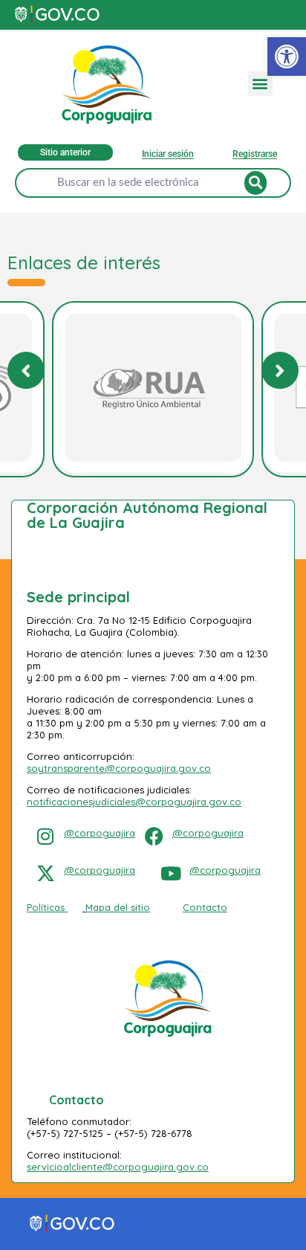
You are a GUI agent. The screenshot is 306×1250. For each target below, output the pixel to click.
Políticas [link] (46, 907)
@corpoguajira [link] (99, 833)
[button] (260, 83)
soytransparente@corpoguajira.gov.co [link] (119, 768)
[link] (286, 56)
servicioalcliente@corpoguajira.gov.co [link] (118, 1167)
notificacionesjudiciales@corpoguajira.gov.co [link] (134, 802)
